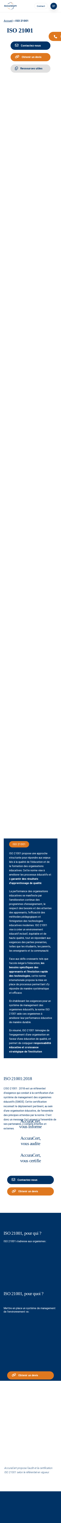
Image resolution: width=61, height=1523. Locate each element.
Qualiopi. (38, 1273)
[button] (53, 6)
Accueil (8, 20)
